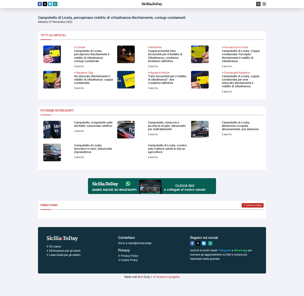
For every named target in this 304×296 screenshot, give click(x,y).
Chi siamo (54, 246)
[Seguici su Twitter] (45, 4)
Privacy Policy (129, 255)
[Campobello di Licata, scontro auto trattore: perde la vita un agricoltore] (152, 154)
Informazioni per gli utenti (64, 250)
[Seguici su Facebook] (40, 4)
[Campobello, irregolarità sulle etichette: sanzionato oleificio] (78, 131)
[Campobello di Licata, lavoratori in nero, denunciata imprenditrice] (78, 154)
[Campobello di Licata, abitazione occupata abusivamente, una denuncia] (226, 131)
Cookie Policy (129, 260)
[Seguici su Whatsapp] (55, 4)
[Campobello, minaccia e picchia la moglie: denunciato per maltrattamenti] (152, 131)
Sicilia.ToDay (152, 4)
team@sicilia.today (140, 243)
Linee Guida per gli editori (64, 255)
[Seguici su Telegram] (50, 4)
